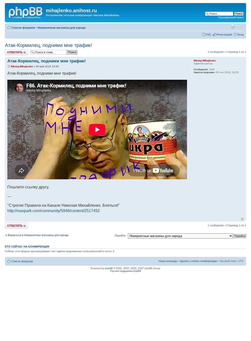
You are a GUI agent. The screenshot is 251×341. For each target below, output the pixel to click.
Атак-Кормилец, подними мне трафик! (48, 45)
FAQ (208, 34)
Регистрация (224, 34)
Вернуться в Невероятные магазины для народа (38, 235)
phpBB (109, 268)
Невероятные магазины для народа (62, 27)
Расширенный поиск (231, 17)
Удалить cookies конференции (198, 261)
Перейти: (120, 235)
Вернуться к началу (242, 219)
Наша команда (168, 261)
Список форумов (23, 27)
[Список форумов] (26, 12)
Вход (241, 34)
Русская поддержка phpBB (125, 271)
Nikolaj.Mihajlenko (22, 66)
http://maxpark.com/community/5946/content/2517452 (53, 211)
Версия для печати (232, 26)
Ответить (11, 50)
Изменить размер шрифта (240, 26)
